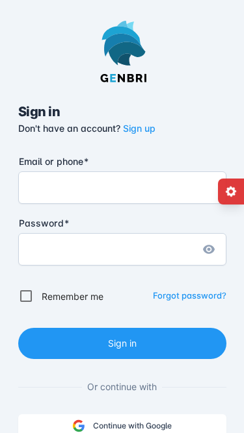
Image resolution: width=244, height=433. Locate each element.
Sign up (139, 128)
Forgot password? (189, 295)
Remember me (72, 296)
